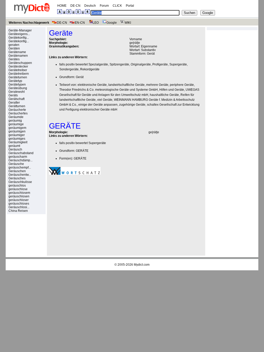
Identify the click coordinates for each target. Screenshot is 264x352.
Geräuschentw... (20, 175)
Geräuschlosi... (19, 207)
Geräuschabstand (21, 153)
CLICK (117, 5)
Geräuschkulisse (20, 182)
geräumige (16, 124)
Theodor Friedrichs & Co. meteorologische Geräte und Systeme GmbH (108, 89)
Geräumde (16, 117)
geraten (14, 45)
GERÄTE (82, 151)
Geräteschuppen (20, 63)
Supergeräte (178, 64)
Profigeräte (160, 64)
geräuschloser (19, 200)
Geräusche (16, 164)
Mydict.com (142, 264)
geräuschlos (17, 185)
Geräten (14, 48)
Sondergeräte (69, 69)
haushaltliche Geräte (164, 95)
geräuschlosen (19, 196)
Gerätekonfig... (19, 37)
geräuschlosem (19, 193)
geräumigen (17, 131)
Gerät (151, 53)
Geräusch (15, 149)
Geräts (13, 95)
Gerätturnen (17, 106)
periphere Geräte (182, 85)
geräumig (15, 120)
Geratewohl (17, 92)
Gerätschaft (16, 99)
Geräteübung (18, 88)
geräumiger (17, 135)
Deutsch (90, 5)
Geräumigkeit (18, 142)
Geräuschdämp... (20, 160)
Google (111, 22)
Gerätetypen (17, 84)
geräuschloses (19, 203)
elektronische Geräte (92, 85)
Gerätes (14, 59)
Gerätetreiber (18, 70)
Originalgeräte (141, 64)
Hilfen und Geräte (171, 89)
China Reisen (18, 211)
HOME (62, 5)
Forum (104, 5)
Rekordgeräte (90, 69)
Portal (130, 5)
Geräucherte (17, 110)
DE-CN (75, 5)
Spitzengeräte (119, 64)
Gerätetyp (15, 81)
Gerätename (17, 52)
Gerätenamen (18, 55)
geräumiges (17, 138)
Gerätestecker (18, 66)
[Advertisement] (92, 214)
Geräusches (17, 178)
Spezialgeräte (98, 64)
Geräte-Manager (20, 30)
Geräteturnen (18, 77)
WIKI (128, 22)
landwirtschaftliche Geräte (126, 85)
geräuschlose (18, 189)
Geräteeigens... (19, 34)
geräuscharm (18, 156)
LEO (96, 22)
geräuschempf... (20, 167)
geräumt (14, 146)
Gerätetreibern (19, 74)
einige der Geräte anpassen (98, 104)
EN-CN (80, 22)
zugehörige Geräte (132, 104)
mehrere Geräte (157, 85)
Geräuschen (17, 171)
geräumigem (17, 128)
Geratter (14, 102)
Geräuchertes (18, 113)
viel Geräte (104, 100)
